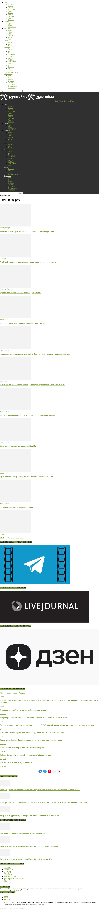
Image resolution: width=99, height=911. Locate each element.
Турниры (11, 16)
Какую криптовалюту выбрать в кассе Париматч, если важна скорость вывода (33, 718)
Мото (9, 77)
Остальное (11, 88)
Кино (9, 51)
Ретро (10, 70)
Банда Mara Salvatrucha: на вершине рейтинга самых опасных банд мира (31, 740)
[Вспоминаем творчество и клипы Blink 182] (15, 440)
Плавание (11, 14)
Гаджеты (11, 81)
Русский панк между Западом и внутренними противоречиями (26, 477)
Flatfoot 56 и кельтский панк (12, 538)
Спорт (6, 2)
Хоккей (10, 13)
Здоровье (11, 82)
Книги (10, 49)
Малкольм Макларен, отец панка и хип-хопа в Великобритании (27, 231)
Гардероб (7, 21)
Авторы (6, 897)
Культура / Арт (5, 228)
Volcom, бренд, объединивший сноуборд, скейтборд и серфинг (26, 755)
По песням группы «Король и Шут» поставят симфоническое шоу (27, 415)
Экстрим (11, 20)
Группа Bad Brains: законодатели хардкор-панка (20, 293)
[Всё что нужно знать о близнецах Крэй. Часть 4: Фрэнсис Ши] (5, 855)
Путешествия (12, 86)
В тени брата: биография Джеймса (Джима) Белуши (22, 748)
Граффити (11, 60)
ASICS (10, 30)
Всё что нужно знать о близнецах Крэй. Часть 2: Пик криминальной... (29, 846)
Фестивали (11, 84)
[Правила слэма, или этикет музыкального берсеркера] (15, 318)
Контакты (7, 899)
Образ (2, 473)
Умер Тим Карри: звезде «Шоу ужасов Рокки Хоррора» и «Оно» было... (30, 816)
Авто (9, 75)
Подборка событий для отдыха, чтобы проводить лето (23, 710)
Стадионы (11, 4)
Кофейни (11, 46)
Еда (1, 729)
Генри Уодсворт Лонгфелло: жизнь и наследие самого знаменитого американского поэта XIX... (40, 790)
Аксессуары (12, 27)
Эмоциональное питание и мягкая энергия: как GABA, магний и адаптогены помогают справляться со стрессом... (48, 725)
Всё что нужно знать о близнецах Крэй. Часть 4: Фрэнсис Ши (26, 859)
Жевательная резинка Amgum (12, 693)
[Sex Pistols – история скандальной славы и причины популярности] (15, 256)
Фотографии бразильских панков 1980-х (17, 507)
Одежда (10, 23)
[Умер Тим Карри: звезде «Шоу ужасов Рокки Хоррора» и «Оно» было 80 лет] (5, 812)
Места (6, 41)
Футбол (10, 6)
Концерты (3, 381)
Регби (10, 11)
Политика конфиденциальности (16, 908)
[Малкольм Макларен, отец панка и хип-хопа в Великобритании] (15, 226)
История (6, 65)
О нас (6, 896)
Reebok (10, 37)
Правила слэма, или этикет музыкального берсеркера (23, 323)
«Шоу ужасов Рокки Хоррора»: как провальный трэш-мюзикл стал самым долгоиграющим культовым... (45, 803)
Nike (9, 34)
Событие (3, 714)
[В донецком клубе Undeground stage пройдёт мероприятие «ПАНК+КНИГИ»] (15, 379)
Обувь (10, 25)
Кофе (9, 63)
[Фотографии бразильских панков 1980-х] (15, 502)
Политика (11, 68)
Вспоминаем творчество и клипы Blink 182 (18, 446)
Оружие (10, 79)
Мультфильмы (12, 54)
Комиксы (11, 56)
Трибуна (10, 18)
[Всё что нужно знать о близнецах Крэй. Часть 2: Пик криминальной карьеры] (5, 842)
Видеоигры (11, 53)
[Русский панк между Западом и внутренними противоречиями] (15, 471)
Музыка (10, 58)
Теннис (10, 7)
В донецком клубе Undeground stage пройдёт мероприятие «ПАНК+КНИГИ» (32, 385)
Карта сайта (3, 908)
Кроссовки (7, 28)
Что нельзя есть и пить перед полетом (16, 762)
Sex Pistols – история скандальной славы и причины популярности (28, 262)
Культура (7, 48)
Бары (9, 44)
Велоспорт (11, 9)
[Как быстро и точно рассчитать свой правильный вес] (5, 829)
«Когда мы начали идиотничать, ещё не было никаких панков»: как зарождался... (35, 354)
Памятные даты (13, 72)
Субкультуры (12, 61)
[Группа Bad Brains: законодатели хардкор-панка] (15, 287)
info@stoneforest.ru (19, 890)
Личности (11, 67)
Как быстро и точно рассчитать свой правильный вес (22, 833)
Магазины (11, 42)
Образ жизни (8, 74)
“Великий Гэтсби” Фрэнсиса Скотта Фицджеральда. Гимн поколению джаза (32, 733)
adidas (10, 32)
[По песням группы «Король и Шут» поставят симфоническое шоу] (15, 410)
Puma (9, 39)
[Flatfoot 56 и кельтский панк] (15, 532)
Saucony (10, 35)
